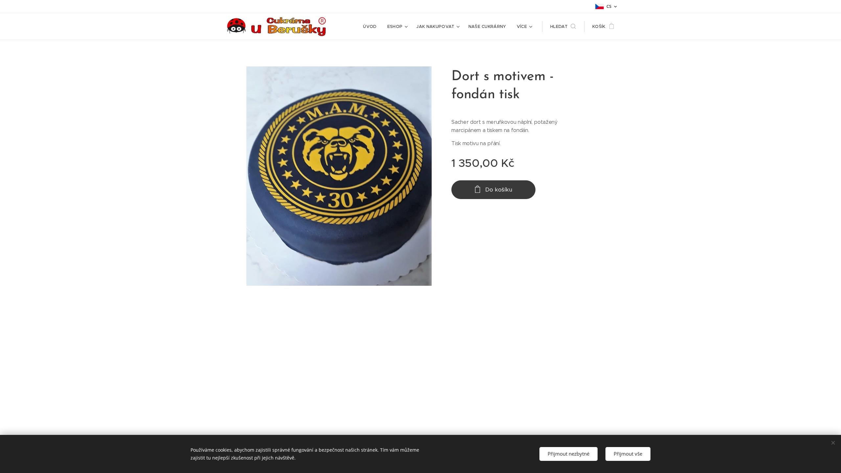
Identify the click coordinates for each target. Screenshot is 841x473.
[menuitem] (371, 26)
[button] (563, 26)
